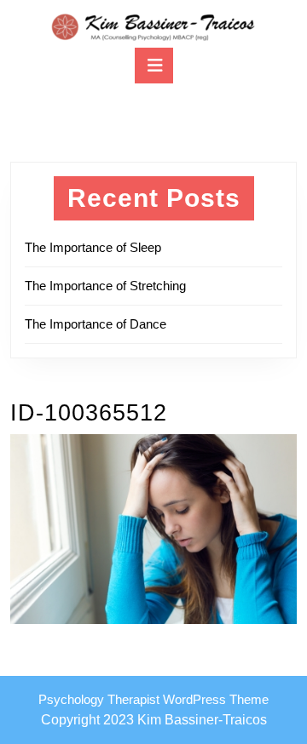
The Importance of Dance (95, 324)
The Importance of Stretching (105, 285)
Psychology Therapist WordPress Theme (153, 699)
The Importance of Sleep (93, 247)
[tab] (154, 65)
